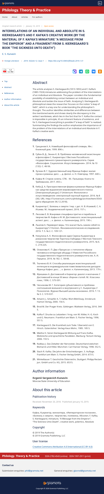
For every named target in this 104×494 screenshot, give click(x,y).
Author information (12, 99)
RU (100, 3)
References (9, 93)
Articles (24, 17)
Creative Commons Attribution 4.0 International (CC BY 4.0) (62, 446)
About (14, 17)
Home (4, 17)
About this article (11, 105)
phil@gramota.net (34, 470)
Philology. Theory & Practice (26, 10)
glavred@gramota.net (84, 470)
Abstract (8, 87)
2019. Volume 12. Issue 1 (34, 61)
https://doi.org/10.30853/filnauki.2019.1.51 (65, 61)
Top (5, 81)
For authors (37, 17)
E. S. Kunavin (9, 53)
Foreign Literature (11, 61)
